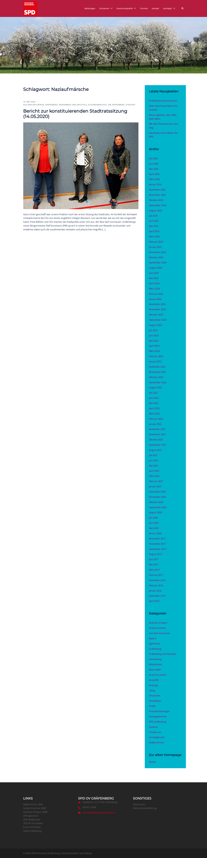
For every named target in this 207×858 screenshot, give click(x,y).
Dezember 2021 (157, 429)
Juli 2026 (153, 158)
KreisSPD (154, 680)
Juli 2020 (153, 517)
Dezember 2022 (157, 366)
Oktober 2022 (156, 377)
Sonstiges (167, 8)
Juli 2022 (153, 392)
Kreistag (153, 685)
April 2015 (154, 601)
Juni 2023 (154, 335)
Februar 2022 (156, 418)
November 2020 (157, 496)
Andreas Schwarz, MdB (35, 812)
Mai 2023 (153, 340)
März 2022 (154, 413)
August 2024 (155, 267)
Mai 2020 (153, 528)
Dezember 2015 (157, 595)
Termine (144, 8)
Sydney (88, 853)
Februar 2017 (156, 575)
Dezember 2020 (157, 491)
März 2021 (154, 476)
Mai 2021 (153, 465)
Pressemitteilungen (159, 711)
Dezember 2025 (157, 189)
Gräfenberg (51, 105)
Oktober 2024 (156, 257)
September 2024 (157, 262)
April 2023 (154, 345)
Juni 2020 (154, 522)
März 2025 (154, 236)
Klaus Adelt (155, 669)
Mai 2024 (153, 278)
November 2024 (157, 252)
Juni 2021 (154, 460)
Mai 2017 (153, 564)
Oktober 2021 (156, 439)
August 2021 (155, 450)
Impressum (139, 804)
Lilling (152, 690)
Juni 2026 (154, 163)
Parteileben (155, 700)
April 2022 (154, 408)
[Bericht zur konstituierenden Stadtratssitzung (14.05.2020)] (80, 165)
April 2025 (154, 231)
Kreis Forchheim (157, 674)
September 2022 (157, 382)
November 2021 (157, 434)
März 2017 (154, 569)
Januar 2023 (155, 361)
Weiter (152, 762)
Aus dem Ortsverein (33, 105)
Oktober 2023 (156, 314)
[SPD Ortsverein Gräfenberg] (30, 8)
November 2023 (157, 309)
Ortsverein (104, 8)
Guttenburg (155, 659)
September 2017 (157, 549)
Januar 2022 (155, 424)
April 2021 (154, 470)
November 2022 (157, 372)
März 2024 (154, 288)
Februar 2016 (156, 585)
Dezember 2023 (157, 304)
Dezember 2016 (157, 580)
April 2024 (154, 283)
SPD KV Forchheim (33, 823)
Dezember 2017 (157, 538)
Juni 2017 (154, 559)
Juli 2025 (153, 215)
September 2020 (157, 507)
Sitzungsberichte (97, 105)
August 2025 (155, 210)
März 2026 (154, 179)
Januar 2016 (155, 590)
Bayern (152, 638)
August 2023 (155, 325)
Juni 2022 (154, 397)
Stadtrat (130, 105)
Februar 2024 (156, 293)
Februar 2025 (156, 241)
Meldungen (89, 8)
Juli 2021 (153, 455)
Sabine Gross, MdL (33, 804)
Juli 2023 (153, 330)
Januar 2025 (155, 247)
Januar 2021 (155, 486)
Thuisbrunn (155, 732)
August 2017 (155, 554)
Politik (152, 706)
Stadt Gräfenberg (32, 830)
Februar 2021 (156, 481)
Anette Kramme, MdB (34, 808)
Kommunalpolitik (125, 8)
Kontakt (155, 8)
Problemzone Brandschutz (163, 100)
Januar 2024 (155, 299)
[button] (183, 8)
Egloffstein (154, 643)
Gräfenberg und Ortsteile (73, 105)
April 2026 (154, 174)
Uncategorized (156, 737)
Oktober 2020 (156, 502)
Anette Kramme (157, 628)
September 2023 (157, 319)
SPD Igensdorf (30, 815)
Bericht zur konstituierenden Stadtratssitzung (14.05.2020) (75, 113)
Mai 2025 (153, 226)
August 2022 (155, 387)
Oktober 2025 (156, 200)
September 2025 (157, 205)
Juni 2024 (154, 273)
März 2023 (154, 351)
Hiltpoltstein (155, 664)
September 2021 (157, 444)
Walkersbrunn (156, 742)
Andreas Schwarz (158, 622)
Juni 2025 (154, 220)
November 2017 (157, 543)
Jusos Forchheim (32, 827)
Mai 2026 (153, 168)
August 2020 (155, 512)
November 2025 (157, 194)
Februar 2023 (156, 356)
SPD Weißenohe (31, 819)
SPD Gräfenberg (116, 105)
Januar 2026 (155, 184)
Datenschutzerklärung (145, 808)
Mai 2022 (153, 403)
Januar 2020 (155, 533)
